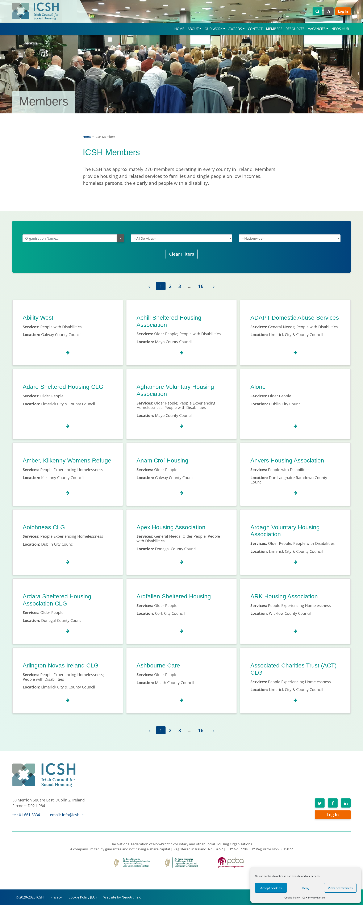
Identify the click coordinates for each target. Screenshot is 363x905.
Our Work (213, 28)
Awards (235, 28)
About (193, 28)
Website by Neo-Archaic (122, 897)
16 (201, 286)
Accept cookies (271, 888)
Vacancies (317, 28)
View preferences (340, 888)
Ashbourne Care (158, 665)
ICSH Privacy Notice (313, 897)
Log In (343, 11)
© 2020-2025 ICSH (30, 897)
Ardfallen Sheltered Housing (174, 596)
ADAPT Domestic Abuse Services (294, 317)
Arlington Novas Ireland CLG (61, 665)
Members (274, 28)
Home (179, 28)
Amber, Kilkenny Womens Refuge (67, 460)
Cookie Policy (292, 897)
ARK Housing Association (284, 596)
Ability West (38, 317)
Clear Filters (181, 254)
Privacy (56, 897)
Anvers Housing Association (287, 460)
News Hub (340, 28)
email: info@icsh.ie (67, 814)
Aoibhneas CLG (44, 527)
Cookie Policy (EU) (82, 897)
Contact (255, 28)
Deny (305, 888)
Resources (295, 28)
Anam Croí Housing (162, 460)
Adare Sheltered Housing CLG (63, 387)
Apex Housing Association (171, 527)
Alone (258, 387)
